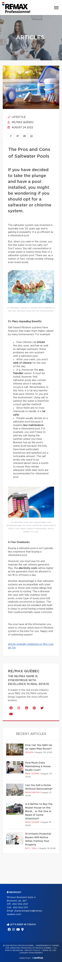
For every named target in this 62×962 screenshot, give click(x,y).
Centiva (37, 958)
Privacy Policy (32, 950)
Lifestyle (18, 117)
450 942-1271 (20, 908)
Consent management (31, 953)
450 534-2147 (20, 904)
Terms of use (49, 950)
